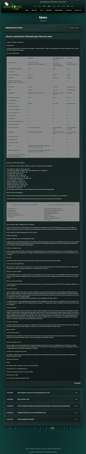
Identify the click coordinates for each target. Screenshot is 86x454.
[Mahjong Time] (11, 6)
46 (22, 428)
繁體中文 (49, 6)
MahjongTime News (74, 27)
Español (54, 6)
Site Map (50, 448)
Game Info (49, 10)
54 (70, 428)
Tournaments (59, 10)
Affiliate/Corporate (56, 448)
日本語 (68, 6)
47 (28, 428)
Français (58, 6)
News (41, 10)
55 (76, 428)
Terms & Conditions (29, 448)
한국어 (72, 6)
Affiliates (69, 10)
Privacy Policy (38, 448)
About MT (34, 10)
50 (46, 428)
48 (34, 428)
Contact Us (78, 10)
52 (58, 428)
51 (52, 428)
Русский (63, 6)
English (39, 6)
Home (26, 10)
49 (40, 428)
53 (64, 428)
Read (76, 392)
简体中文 (44, 6)
